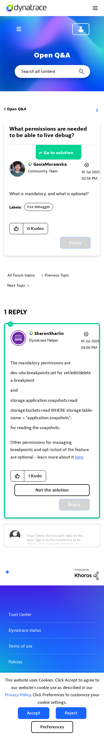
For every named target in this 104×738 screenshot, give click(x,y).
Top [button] (7, 572)
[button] (33, 713)
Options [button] (96, 109)
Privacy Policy (18, 695)
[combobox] (52, 71)
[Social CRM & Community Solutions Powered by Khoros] (87, 574)
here (79, 457)
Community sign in (80, 29)
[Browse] (21, 29)
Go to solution (58, 153)
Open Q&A (16, 109)
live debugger (38, 207)
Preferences (52, 727)
